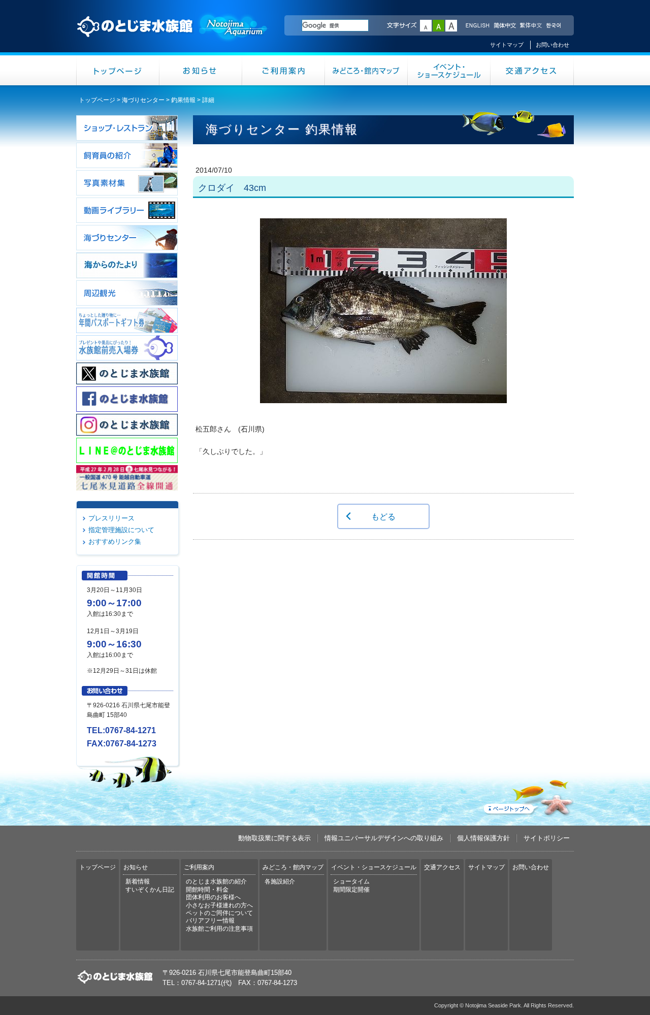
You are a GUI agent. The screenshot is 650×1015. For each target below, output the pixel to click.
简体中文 (504, 26)
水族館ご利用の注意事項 (219, 928)
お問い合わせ (552, 45)
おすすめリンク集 (114, 541)
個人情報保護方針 (483, 838)
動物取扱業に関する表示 (274, 838)
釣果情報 (183, 100)
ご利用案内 (283, 70)
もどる (383, 516)
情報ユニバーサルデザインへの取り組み (383, 838)
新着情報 (137, 881)
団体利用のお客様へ (213, 897)
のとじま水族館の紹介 (216, 881)
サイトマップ (507, 45)
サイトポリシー (547, 838)
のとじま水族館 (172, 36)
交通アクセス (532, 70)
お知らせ (200, 70)
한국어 (554, 26)
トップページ (117, 70)
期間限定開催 (351, 889)
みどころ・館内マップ (366, 70)
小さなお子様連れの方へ (219, 905)
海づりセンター (143, 100)
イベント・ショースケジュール (449, 70)
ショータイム (351, 881)
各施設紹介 (280, 881)
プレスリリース (111, 518)
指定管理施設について (121, 530)
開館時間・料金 (207, 889)
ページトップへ (527, 795)
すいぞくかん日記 (149, 889)
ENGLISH (477, 26)
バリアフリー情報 (210, 920)
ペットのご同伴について (219, 912)
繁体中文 (530, 26)
